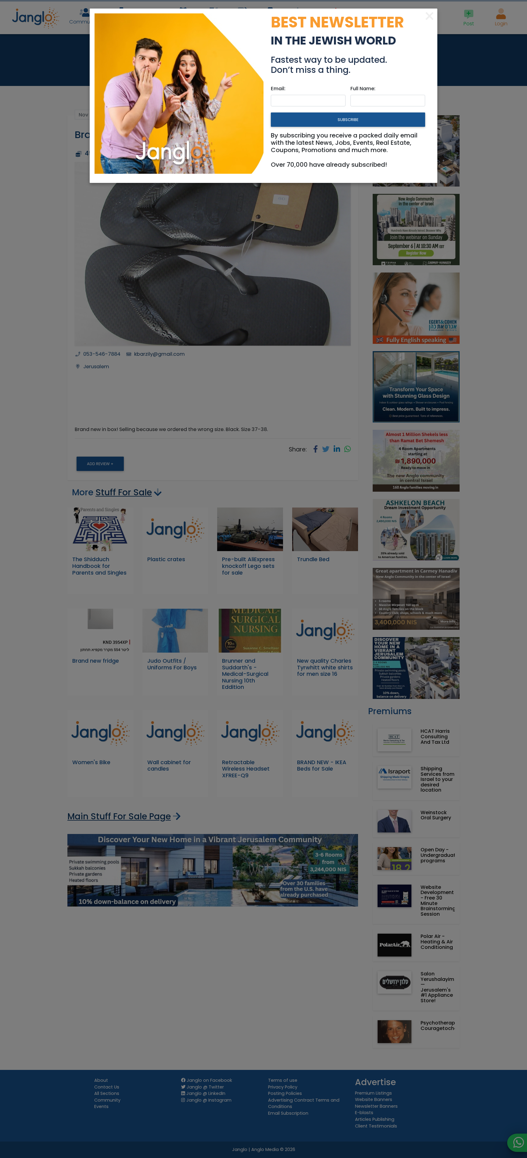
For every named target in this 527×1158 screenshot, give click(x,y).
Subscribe (348, 120)
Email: (278, 88)
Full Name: (362, 88)
